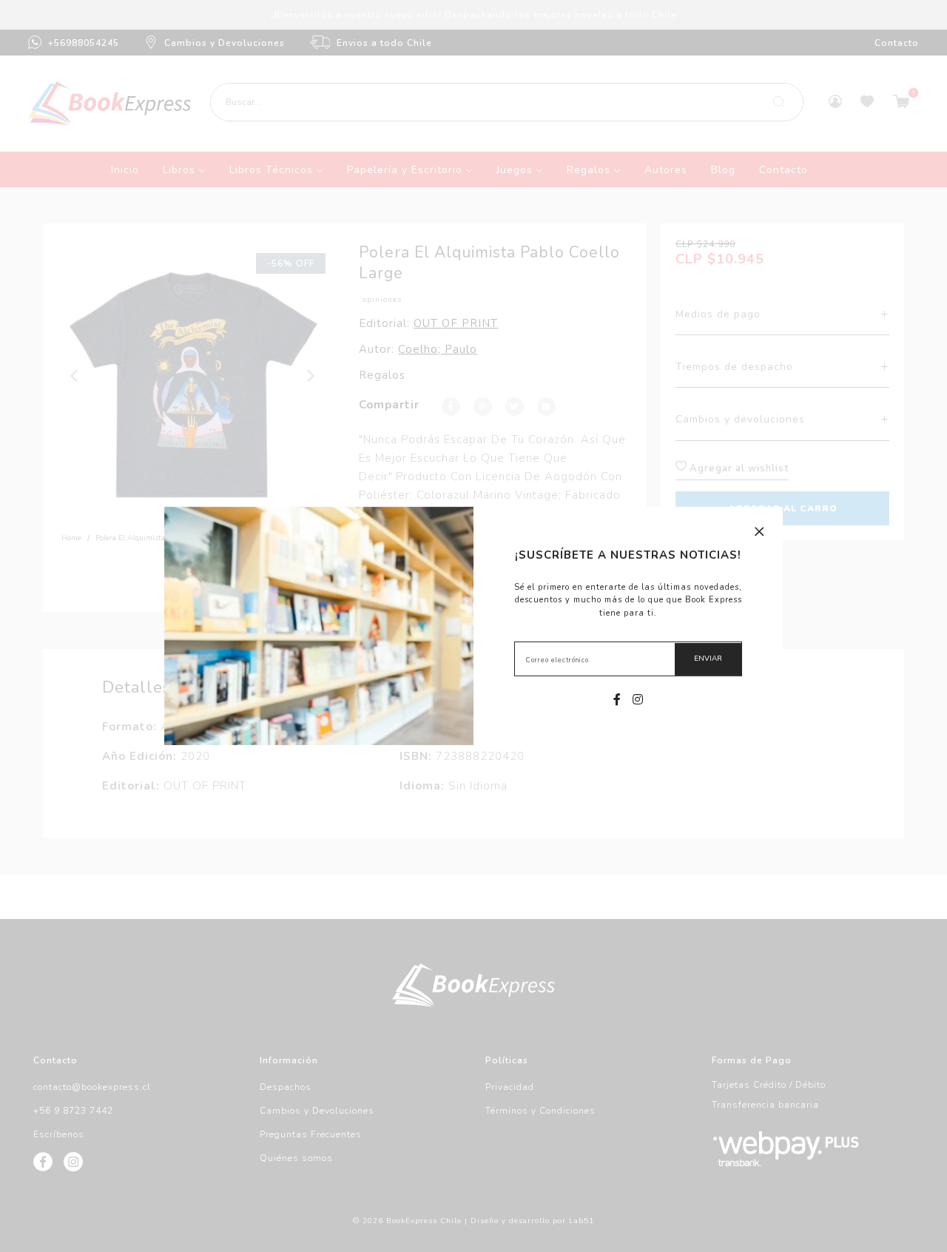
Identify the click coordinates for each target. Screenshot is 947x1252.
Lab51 (581, 1221)
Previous (74, 376)
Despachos (285, 1087)
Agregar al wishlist (738, 468)
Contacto (896, 43)
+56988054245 (83, 43)
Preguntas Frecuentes (311, 1134)
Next (311, 376)
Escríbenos (58, 1134)
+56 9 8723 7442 (73, 1111)
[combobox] (507, 102)
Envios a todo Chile (384, 43)
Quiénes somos (296, 1158)
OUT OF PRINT (456, 323)
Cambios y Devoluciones (224, 43)
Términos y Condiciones (540, 1111)
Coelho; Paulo (437, 349)
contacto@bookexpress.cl (92, 1087)
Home (71, 538)
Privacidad (509, 1087)
